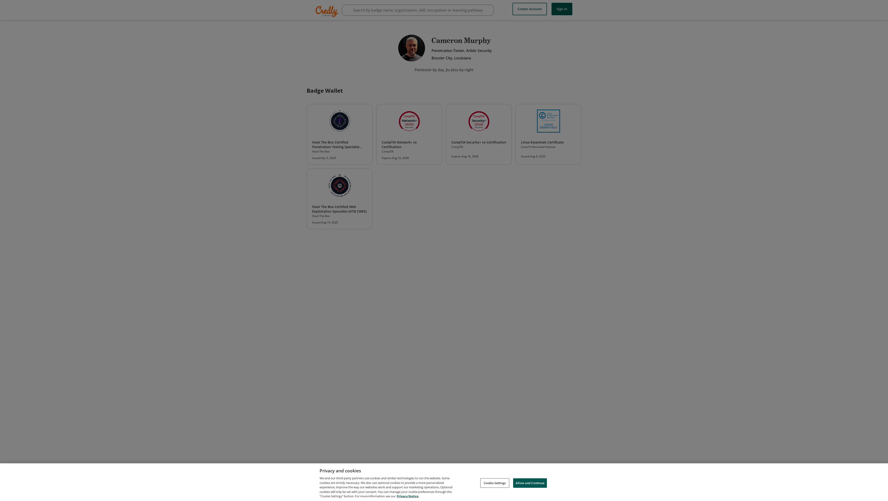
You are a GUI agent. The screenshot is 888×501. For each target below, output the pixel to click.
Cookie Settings (495, 483)
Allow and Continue (530, 483)
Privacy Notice (408, 496)
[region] (444, 482)
